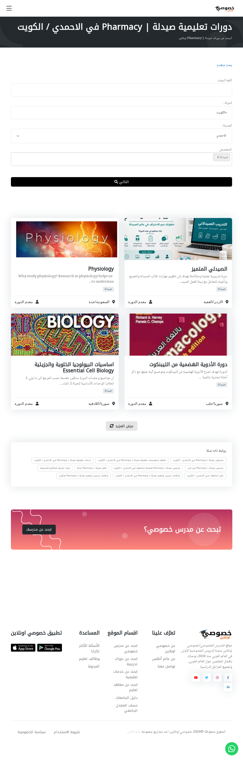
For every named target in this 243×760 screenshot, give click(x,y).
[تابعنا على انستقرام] (217, 677)
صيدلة (221, 288)
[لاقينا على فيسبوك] (228, 677)
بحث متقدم (224, 65)
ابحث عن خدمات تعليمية (125, 674)
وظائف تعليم (89, 658)
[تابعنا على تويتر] (207, 677)
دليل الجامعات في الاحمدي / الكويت (205, 476)
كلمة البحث (225, 80)
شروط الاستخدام (67, 732)
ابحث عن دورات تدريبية (126, 661)
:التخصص (225, 150)
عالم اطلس (134, 732)
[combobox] (121, 112)
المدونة (94, 666)
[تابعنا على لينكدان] (228, 687)
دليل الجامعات (126, 697)
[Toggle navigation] (9, 8)
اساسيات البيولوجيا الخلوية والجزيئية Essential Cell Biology (74, 367)
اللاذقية (94, 403)
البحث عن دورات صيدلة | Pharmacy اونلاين (205, 38)
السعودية (102, 301)
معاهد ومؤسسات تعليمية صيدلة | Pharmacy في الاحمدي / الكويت (132, 460)
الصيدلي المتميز (209, 269)
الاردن (218, 301)
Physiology (101, 269)
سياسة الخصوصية (32, 732)
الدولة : (227, 103)
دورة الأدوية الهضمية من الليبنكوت (188, 364)
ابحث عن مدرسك (39, 529)
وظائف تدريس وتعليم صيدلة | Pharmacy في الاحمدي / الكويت (147, 476)
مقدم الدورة (137, 301)
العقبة (208, 301)
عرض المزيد (124, 426)
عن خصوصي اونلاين (165, 648)
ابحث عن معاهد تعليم (125, 687)
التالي (123, 182)
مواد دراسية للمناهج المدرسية (55, 468)
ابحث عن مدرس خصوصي (125, 648)
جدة (92, 301)
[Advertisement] (118, 206)
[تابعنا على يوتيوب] (196, 677)
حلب (209, 403)
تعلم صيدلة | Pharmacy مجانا (92, 468)
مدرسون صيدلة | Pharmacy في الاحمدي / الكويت (198, 460)
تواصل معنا (166, 666)
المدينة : (227, 126)
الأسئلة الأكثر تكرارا (89, 648)
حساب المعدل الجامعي (126, 708)
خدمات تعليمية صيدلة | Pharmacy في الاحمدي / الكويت (62, 460)
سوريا (218, 403)
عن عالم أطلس (163, 658)
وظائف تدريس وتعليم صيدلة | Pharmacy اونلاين (83, 476)
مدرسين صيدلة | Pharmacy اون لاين (205, 468)
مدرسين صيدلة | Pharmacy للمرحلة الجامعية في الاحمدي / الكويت (146, 468)
